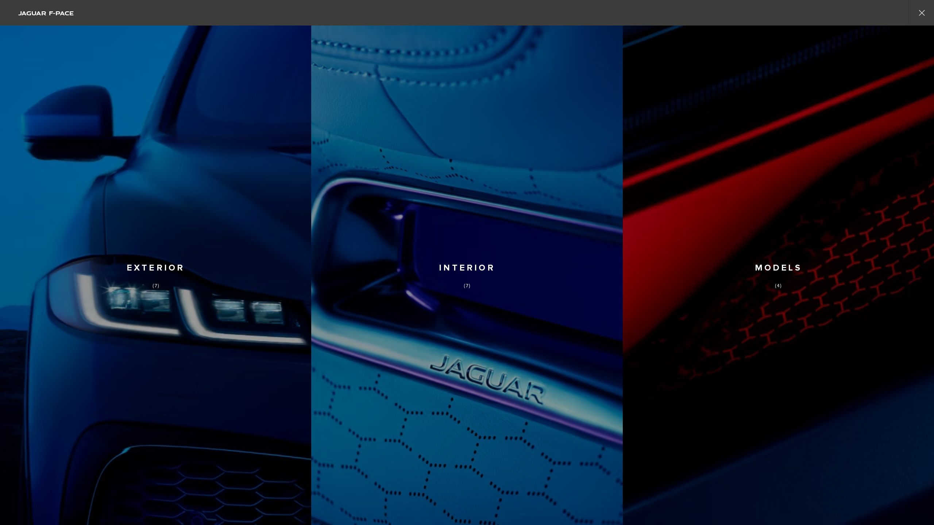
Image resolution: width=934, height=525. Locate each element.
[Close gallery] (921, 13)
